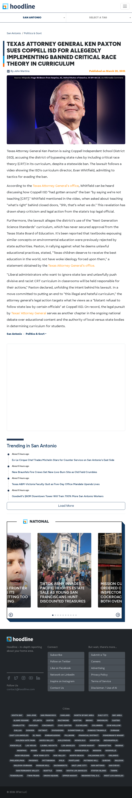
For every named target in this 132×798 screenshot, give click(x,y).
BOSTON (77, 721)
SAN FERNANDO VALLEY (27, 771)
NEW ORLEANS (22, 756)
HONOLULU (80, 741)
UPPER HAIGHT (70, 776)
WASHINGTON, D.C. (90, 776)
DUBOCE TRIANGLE (97, 731)
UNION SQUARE (51, 776)
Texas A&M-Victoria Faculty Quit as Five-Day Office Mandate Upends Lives (55, 484)
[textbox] (99, 17)
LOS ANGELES (68, 746)
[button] (11, 614)
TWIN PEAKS (33, 776)
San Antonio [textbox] (32, 17)
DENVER (30, 731)
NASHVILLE (110, 751)
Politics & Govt (33, 33)
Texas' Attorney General (28, 313)
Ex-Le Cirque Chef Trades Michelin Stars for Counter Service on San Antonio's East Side (63, 460)
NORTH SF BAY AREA (84, 715)
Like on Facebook (60, 668)
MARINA (119, 746)
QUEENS (106, 761)
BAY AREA (117, 715)
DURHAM (115, 731)
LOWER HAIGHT (86, 746)
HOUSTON (94, 741)
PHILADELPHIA (17, 761)
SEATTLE (47, 771)
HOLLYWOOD (64, 741)
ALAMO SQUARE (21, 721)
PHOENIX (33, 761)
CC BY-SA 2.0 (94, 78)
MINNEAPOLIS (81, 751)
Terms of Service (101, 681)
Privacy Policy (99, 675)
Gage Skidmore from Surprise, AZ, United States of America (59, 78)
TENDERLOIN (16, 776)
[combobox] (33, 17)
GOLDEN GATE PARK (25, 741)
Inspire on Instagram (62, 681)
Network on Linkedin (62, 675)
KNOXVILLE (15, 746)
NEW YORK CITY (41, 756)
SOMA (59, 771)
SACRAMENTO (60, 766)
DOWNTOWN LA (75, 731)
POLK (61, 761)
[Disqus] (66, 386)
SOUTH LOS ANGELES (76, 771)
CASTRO (116, 721)
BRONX (89, 721)
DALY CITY (103, 715)
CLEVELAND (81, 726)
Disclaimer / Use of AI (104, 688)
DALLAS (18, 731)
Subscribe (56, 655)
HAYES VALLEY (46, 741)
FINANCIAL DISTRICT (89, 736)
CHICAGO (33, 726)
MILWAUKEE (65, 751)
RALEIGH (119, 761)
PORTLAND (74, 761)
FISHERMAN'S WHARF (113, 736)
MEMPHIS (21, 751)
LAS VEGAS (31, 746)
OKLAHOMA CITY (96, 756)
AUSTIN (49, 721)
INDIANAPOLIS (111, 741)
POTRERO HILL (91, 761)
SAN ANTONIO (97, 766)
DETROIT (42, 731)
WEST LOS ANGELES (113, 776)
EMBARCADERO (52, 736)
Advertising (98, 668)
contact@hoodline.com (21, 689)
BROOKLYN (102, 721)
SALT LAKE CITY (79, 766)
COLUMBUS (97, 726)
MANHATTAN (105, 746)
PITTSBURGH (48, 761)
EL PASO (37, 736)
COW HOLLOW (114, 726)
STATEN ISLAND (98, 771)
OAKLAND (65, 715)
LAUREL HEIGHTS (48, 746)
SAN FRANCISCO (48, 715)
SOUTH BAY (17, 715)
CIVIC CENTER (64, 726)
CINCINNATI (47, 726)
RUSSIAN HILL (42, 766)
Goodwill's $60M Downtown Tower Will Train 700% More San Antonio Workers (57, 496)
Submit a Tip (98, 655)
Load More (66, 506)
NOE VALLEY (59, 756)
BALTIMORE (63, 721)
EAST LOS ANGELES (19, 736)
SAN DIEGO (114, 766)
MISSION (97, 751)
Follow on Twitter (60, 661)
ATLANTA (37, 721)
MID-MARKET (47, 751)
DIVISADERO (58, 731)
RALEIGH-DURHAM (23, 766)
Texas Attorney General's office (56, 186)
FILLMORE (69, 736)
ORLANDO (113, 756)
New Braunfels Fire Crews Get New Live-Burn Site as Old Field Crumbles (54, 472)
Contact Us (57, 688)
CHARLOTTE (18, 726)
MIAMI (34, 751)
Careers (95, 661)
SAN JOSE (31, 715)
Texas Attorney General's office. (71, 265)
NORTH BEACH (77, 756)
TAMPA (114, 771)
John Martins (20, 71)
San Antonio (14, 33)
